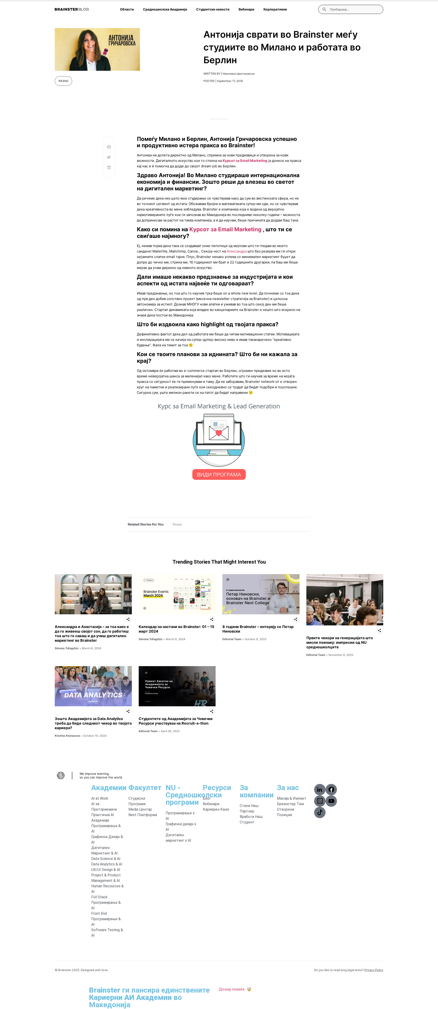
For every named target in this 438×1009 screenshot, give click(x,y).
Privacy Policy (373, 970)
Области (127, 9)
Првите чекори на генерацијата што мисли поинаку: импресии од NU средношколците (339, 642)
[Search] (324, 9)
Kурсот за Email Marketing (245, 160)
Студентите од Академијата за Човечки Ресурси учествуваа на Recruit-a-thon (176, 720)
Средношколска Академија (165, 9)
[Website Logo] (72, 9)
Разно (63, 81)
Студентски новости (212, 9)
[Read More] (93, 594)
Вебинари (246, 9)
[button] (109, 147)
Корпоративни (275, 9)
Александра (237, 251)
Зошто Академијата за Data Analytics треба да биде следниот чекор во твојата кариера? (93, 723)
